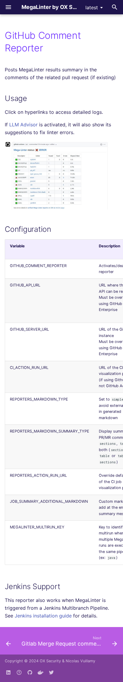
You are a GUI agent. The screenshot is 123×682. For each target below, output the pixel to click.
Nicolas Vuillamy (80, 661)
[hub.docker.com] (40, 672)
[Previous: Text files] (8, 642)
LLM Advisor (23, 125)
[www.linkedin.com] (8, 672)
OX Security (50, 661)
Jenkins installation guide (43, 616)
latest (91, 7)
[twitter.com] (51, 672)
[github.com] (19, 672)
